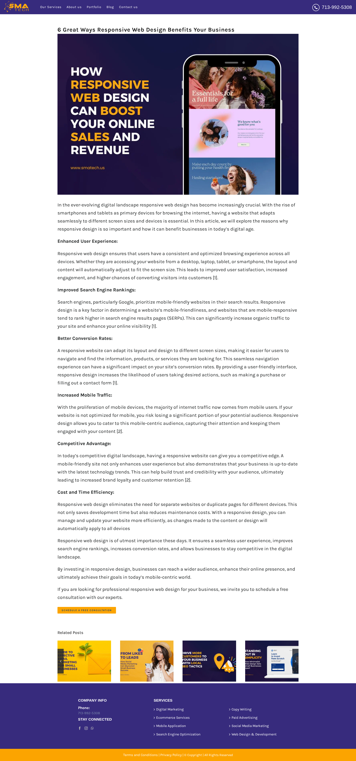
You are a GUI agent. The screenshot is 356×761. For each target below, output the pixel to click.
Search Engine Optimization (178, 734)
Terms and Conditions (140, 755)
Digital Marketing (170, 709)
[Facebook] (79, 728)
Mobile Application (171, 726)
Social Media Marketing (250, 726)
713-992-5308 (336, 7)
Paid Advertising (245, 717)
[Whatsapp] (92, 728)
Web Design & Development (254, 734)
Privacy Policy (171, 755)
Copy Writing (242, 709)
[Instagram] (86, 728)
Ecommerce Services (173, 717)
